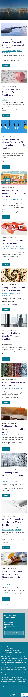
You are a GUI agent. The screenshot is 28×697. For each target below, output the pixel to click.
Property (4, 248)
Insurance (4, 529)
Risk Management (6, 52)
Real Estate (18, 246)
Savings (8, 50)
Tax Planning (18, 97)
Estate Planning (15, 199)
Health (8, 529)
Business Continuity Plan (10, 686)
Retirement (19, 50)
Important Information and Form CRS (9, 684)
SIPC (12, 648)
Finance (4, 50)
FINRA (9, 648)
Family (12, 97)
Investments (13, 50)
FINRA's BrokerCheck (6, 679)
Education (4, 97)
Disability (19, 583)
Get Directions (14, 632)
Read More (6, 65)
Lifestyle (9, 151)
